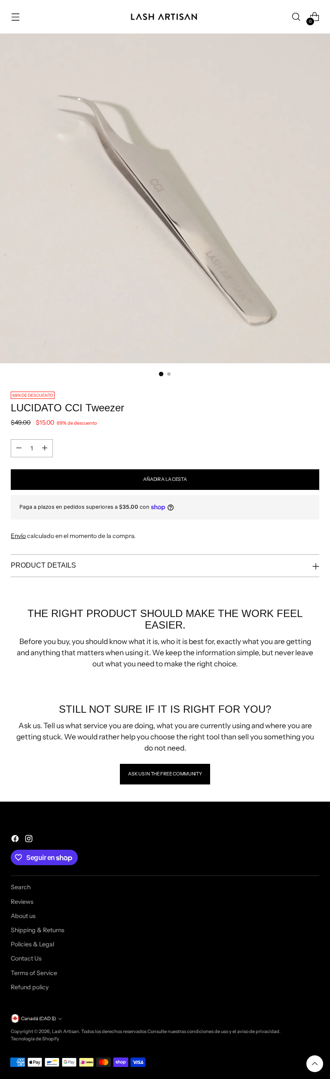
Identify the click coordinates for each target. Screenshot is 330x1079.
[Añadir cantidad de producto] (44, 448)
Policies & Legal (32, 944)
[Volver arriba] (314, 1063)
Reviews (22, 902)
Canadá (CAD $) (38, 1018)
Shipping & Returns (37, 930)
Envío (18, 536)
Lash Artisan (65, 1031)
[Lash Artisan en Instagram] (29, 839)
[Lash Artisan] (165, 16)
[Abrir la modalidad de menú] (15, 17)
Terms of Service (34, 973)
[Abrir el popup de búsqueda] (296, 17)
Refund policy (30, 987)
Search (21, 887)
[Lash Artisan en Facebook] (16, 839)
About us (23, 916)
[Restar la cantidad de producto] (19, 448)
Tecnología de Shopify (35, 1039)
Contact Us (26, 958)
